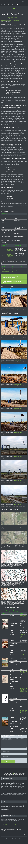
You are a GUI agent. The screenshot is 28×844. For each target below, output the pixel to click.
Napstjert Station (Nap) (9, 250)
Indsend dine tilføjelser (8, 761)
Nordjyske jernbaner (22, 655)
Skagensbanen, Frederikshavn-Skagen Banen (6, 270)
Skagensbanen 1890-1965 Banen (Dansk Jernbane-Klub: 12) (23, 690)
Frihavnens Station (11, 4)
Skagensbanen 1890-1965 (23, 672)
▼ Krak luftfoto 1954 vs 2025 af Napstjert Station (12, 282)
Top (24, 834)
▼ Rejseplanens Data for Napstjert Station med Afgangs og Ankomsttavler (14, 276)
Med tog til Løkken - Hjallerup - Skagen (22, 636)
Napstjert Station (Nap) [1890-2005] (9, 255)
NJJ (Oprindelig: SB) (14, 270)
